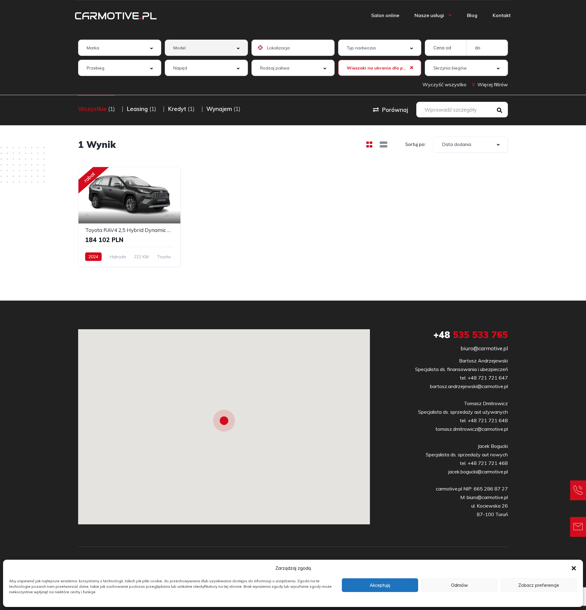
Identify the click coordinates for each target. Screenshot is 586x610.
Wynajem (223, 108)
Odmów (459, 585)
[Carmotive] (116, 15)
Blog (472, 15)
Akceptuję (380, 585)
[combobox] (119, 48)
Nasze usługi (429, 15)
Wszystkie (96, 108)
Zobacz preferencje (538, 585)
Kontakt (502, 15)
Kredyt (181, 108)
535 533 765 (470, 335)
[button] (574, 568)
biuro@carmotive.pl (484, 348)
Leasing (141, 108)
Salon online (385, 15)
